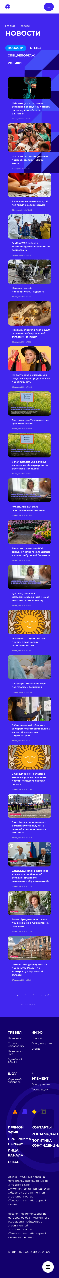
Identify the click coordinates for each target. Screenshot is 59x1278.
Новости (16, 48)
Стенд (35, 48)
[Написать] (48, 1267)
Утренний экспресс (15, 1080)
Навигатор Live (15, 1052)
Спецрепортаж (21, 55)
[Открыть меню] (49, 7)
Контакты (41, 1127)
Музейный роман (15, 1060)
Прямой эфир (16, 1129)
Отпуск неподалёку (16, 1044)
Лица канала (15, 1152)
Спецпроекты (40, 1084)
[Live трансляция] (15, 1270)
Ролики (15, 63)
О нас (13, 1162)
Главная (10, 25)
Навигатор (15, 1038)
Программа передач (19, 1141)
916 (49, 994)
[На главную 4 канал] (7, 6)
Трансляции (39, 1089)
